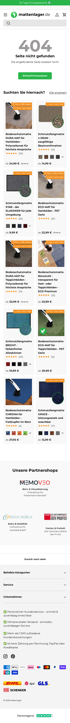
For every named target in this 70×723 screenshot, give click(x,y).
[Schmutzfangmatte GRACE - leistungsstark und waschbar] (51, 392)
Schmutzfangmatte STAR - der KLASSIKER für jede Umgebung (19, 208)
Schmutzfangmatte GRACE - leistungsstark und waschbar (51, 416)
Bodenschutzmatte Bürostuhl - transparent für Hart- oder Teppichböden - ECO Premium (51, 281)
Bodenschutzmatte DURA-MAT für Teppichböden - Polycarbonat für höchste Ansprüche (18, 279)
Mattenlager (16, 700)
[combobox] (35, 23)
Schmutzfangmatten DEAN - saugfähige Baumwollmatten (51, 139)
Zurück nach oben (35, 559)
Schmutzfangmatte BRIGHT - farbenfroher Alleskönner (19, 347)
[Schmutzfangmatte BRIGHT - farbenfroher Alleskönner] (19, 323)
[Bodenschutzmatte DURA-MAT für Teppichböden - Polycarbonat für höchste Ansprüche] (19, 254)
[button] (64, 15)
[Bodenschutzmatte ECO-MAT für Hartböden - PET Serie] (51, 185)
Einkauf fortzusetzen (35, 75)
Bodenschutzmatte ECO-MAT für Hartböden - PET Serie (51, 208)
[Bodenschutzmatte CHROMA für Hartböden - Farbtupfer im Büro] (19, 392)
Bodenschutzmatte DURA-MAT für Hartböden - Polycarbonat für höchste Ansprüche (18, 141)
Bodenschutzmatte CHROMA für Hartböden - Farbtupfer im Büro (18, 416)
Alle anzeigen (58, 92)
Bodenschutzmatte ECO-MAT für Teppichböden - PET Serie (51, 347)
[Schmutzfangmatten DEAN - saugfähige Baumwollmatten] (51, 116)
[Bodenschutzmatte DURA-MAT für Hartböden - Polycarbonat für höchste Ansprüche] (19, 116)
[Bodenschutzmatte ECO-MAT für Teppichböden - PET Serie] (51, 323)
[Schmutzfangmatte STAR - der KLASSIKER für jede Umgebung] (19, 185)
